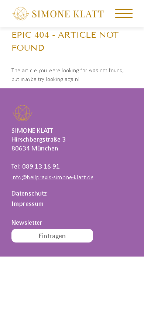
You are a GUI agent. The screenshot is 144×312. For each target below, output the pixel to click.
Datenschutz (29, 193)
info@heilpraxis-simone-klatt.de (52, 176)
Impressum (27, 203)
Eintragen (52, 235)
